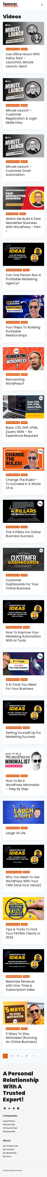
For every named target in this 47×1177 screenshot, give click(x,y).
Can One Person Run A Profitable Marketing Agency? (23, 279)
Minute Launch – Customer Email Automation (19, 171)
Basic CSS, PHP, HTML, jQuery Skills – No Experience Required (22, 431)
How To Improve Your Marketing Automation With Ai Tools (23, 636)
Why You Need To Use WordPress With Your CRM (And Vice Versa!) (23, 881)
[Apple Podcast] (18, 1108)
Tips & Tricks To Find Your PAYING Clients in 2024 (23, 933)
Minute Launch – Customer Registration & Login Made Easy (21, 116)
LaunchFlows (9, 1121)
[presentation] (23, 33)
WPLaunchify (9, 1124)
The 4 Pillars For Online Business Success (23, 534)
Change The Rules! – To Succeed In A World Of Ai (23, 484)
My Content (8, 1149)
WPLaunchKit (12, 214)
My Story (7, 1156)
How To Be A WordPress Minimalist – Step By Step (22, 785)
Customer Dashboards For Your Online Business (22, 584)
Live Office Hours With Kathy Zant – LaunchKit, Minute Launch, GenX (23, 60)
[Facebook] (5, 1108)
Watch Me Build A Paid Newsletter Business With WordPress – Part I (23, 225)
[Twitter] (9, 1108)
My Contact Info (10, 1146)
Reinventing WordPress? (15, 381)
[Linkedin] (14, 1108)
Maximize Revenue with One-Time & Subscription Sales (20, 985)
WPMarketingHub (13, 270)
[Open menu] (42, 5)
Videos (24, 49)
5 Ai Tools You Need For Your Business (21, 686)
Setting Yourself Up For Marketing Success (23, 735)
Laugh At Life (16, 833)
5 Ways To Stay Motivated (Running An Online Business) (21, 1038)
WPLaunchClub (12, 49)
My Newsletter (10, 1153)
